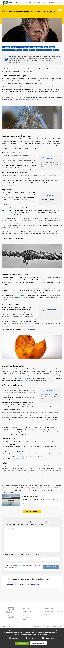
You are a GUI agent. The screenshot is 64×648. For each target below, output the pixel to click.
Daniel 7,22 (50, 380)
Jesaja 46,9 (5, 212)
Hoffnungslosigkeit (25, 47)
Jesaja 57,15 (31, 326)
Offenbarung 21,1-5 (7, 395)
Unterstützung (47, 614)
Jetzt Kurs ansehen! (32, 511)
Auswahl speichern (38, 643)
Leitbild (24, 613)
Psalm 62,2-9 (24, 172)
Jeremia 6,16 (12, 212)
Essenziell (15, 638)
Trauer (25, 49)
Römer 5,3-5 (50, 419)
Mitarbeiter (25, 617)
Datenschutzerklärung (20, 565)
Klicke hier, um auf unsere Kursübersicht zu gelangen (23, 584)
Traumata (39, 49)
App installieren (38, 626)
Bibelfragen (37, 2)
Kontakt (60, 626)
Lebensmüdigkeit (37, 47)
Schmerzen (18, 49)
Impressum (46, 626)
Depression (15, 47)
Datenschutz (54, 626)
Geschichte (25, 615)
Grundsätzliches (27, 611)
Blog (44, 2)
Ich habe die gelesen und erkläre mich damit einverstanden (23, 566)
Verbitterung (47, 49)
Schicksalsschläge (7, 49)
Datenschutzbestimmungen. (40, 634)
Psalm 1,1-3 (52, 295)
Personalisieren (30, 647)
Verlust (56, 49)
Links (45, 616)
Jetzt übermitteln (51, 567)
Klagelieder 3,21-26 (12, 227)
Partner (24, 619)
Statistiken (31, 638)
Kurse (29, 2)
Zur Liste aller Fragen (6, 9)
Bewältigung (6, 47)
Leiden (52, 47)
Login (59, 2)
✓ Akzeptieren (22, 643)
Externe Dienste (49, 638)
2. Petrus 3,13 (31, 392)
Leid (46, 47)
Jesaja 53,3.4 (31, 323)
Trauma (32, 49)
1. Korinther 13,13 (6, 415)
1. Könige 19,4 (25, 178)
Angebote (51, 2)
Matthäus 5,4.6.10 (24, 378)
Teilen (61, 10)
